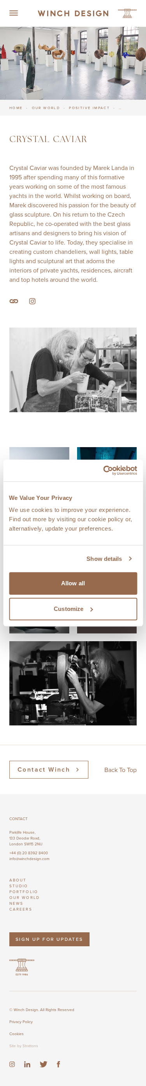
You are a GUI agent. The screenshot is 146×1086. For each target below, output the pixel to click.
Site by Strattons (23, 1045)
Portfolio (23, 891)
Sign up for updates (49, 939)
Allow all (73, 583)
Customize (68, 608)
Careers (20, 909)
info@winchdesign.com (29, 858)
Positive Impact (89, 107)
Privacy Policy (21, 1021)
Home (16, 107)
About (18, 880)
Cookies (16, 1033)
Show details (104, 558)
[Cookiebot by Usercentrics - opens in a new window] (104, 470)
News (16, 903)
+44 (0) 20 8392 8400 (28, 852)
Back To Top (120, 769)
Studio (18, 885)
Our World (46, 107)
